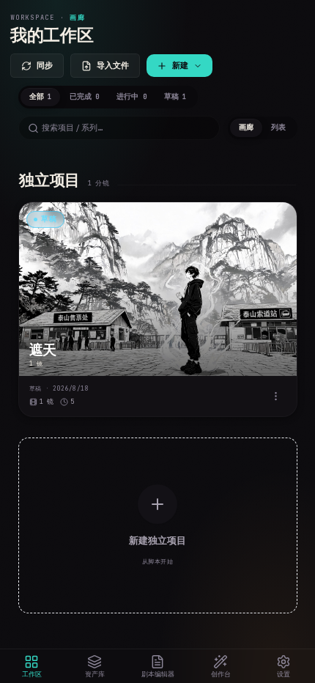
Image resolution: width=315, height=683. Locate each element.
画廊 (246, 127)
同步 (45, 65)
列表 (278, 127)
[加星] (278, 220)
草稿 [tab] (175, 96)
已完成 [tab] (84, 96)
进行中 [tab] (131, 96)
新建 (180, 65)
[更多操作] (276, 395)
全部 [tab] (40, 96)
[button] (157, 309)
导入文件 (113, 65)
